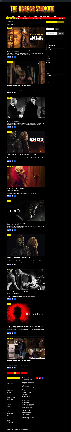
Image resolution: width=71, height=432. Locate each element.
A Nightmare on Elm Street (27, 380)
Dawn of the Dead (30, 387)
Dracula (31, 389)
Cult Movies (48, 47)
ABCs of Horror (48, 40)
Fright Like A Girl (49, 49)
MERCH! (55, 16)
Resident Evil (23, 407)
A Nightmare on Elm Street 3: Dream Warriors (28, 382)
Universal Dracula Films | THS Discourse (18, 120)
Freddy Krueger (28, 390)
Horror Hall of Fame (49, 54)
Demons (28, 389)
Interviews (48, 62)
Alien (28, 377)
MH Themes (26, 429)
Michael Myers (30, 404)
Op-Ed (47, 71)
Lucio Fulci (24, 404)
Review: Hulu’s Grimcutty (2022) (16, 223)
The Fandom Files (49, 79)
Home (8, 16)
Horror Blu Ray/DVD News (11, 397)
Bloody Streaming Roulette (50, 45)
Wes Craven (30, 418)
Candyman (23, 386)
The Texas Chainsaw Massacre (28, 417)
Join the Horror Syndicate (45, 16)
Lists (30, 16)
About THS (48, 41)
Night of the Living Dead (30, 405)
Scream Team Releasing (27, 412)
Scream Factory (27, 411)
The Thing (23, 418)
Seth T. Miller (17, 155)
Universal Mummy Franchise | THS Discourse (19, 292)
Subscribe (61, 33)
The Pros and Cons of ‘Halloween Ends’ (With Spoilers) (22, 154)
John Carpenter (25, 402)
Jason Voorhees (26, 400)
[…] (31, 54)
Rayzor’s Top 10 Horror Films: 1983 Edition (19, 360)
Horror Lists (48, 58)
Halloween (25, 397)
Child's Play (27, 386)
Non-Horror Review (49, 69)
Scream (27, 408)
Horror (23, 399)
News (25, 16)
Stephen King (29, 414)
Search (47, 27)
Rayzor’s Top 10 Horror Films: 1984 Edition (19, 85)
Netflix (25, 405)
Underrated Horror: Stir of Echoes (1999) (18, 50)
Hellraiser (31, 396)
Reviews (19, 16)
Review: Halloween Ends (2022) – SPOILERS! (19, 257)
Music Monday (48, 66)
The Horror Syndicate (51, 21)
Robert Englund (29, 407)
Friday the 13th (27, 393)
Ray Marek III (17, 51)
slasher (24, 414)
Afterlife (47, 43)
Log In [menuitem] (3, 0)
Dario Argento (24, 387)
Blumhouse (31, 385)
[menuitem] (1, 1)
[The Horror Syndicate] (32, 14)
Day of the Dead (24, 389)
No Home (47, 67)
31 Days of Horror (49, 38)
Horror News (48, 60)
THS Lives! (48, 80)
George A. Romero (25, 394)
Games (47, 51)
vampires (26, 418)
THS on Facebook (11, 378)
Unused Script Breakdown (50, 82)
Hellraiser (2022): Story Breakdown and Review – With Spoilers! (25, 326)
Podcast (13, 16)
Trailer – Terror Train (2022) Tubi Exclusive (19, 188)
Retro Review (48, 75)
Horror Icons (48, 56)
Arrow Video (24, 383)
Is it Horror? (48, 64)
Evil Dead (23, 390)
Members (35, 16)
